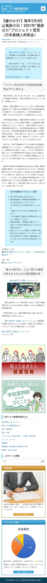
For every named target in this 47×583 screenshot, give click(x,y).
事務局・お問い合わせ (9, 450)
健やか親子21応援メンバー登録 (17, 77)
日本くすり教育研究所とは (11, 425)
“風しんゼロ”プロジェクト (13, 263)
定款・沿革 (5, 432)
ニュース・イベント (8, 439)
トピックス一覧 (7, 334)
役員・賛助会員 (7, 429)
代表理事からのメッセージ (11, 422)
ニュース (37, 42)
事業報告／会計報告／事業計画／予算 (15, 446)
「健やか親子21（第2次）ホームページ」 (22, 52)
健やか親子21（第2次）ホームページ (23, 280)
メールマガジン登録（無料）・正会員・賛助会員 (18, 436)
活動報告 (5, 443)
